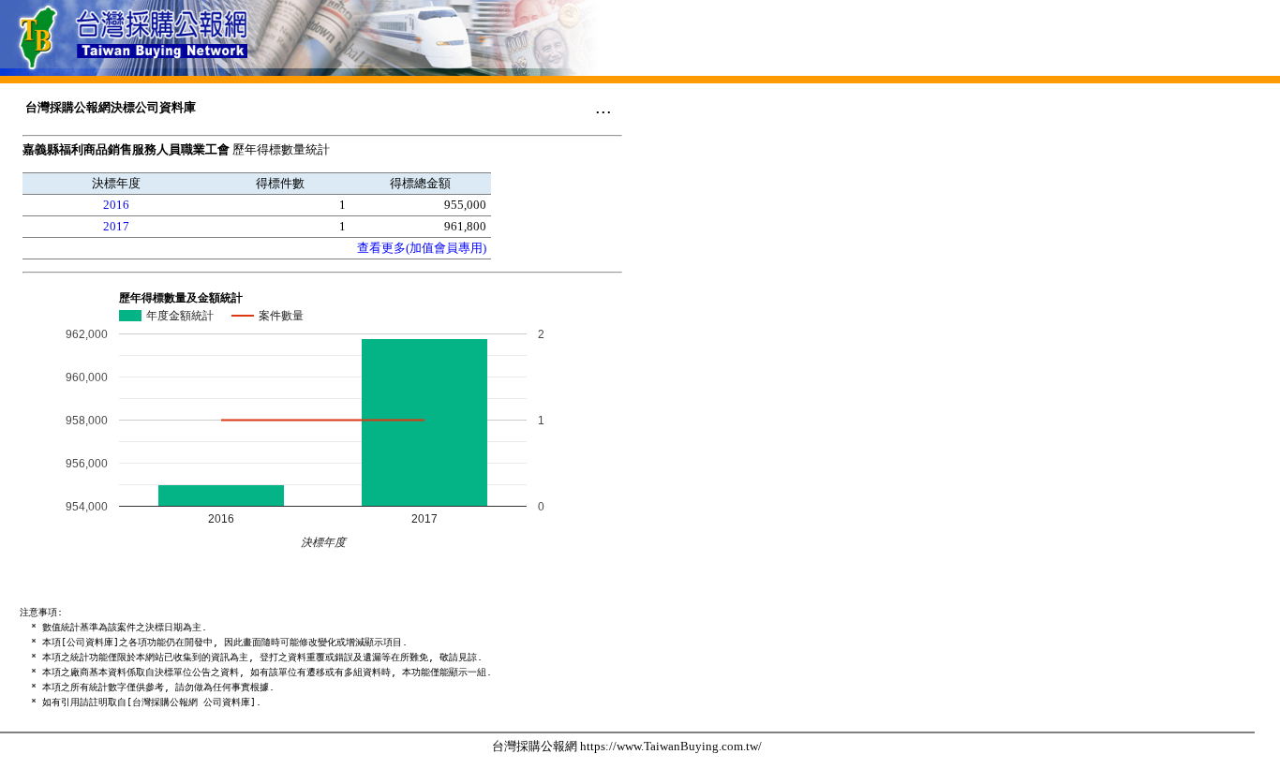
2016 (116, 205)
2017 (116, 226)
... (603, 106)
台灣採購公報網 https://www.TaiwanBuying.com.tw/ (627, 746)
